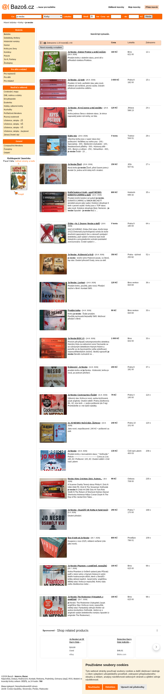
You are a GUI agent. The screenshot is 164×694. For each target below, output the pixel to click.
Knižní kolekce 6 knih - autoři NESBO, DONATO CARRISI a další (85, 193)
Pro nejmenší (9, 74)
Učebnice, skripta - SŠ (13, 124)
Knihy (20, 22)
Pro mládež (9, 81)
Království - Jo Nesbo (77, 367)
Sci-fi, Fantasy (10, 59)
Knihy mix (72, 136)
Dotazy (14, 679)
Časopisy (8, 149)
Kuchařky (8, 109)
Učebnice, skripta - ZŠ (13, 120)
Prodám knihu (74, 310)
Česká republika (14, 689)
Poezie (7, 56)
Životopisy (8, 63)
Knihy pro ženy (10, 49)
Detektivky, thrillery (12, 38)
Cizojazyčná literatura (13, 145)
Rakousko (43, 689)
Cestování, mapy (11, 92)
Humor (7, 45)
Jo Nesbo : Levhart (76, 282)
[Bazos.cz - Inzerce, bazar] (18, 9)
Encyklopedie (10, 99)
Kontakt (32, 679)
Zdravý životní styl (11, 135)
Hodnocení (23, 679)
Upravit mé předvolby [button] (132, 687)
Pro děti (7, 77)
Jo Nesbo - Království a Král (80, 254)
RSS (71, 679)
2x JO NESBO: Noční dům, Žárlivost (84, 423)
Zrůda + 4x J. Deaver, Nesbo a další (84, 223)
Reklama (40, 679)
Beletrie (7, 34)
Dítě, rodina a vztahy (13, 95)
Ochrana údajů (61, 679)
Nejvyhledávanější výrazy (26, 686)
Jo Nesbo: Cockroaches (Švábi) (82, 395)
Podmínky (49, 679)
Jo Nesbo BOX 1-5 (76, 338)
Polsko (35, 689)
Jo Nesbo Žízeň (75, 164)
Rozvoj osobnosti (11, 117)
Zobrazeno (150, 42)
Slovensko (27, 689)
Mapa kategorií (7, 686)
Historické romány (12, 41)
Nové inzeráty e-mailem (51, 47)
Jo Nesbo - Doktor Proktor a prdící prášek (87, 52)
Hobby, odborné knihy (13, 106)
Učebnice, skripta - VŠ (13, 127)
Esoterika (8, 102)
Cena (113, 42)
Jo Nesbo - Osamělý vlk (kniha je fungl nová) (88, 510)
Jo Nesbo (72, 451)
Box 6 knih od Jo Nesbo (78, 538)
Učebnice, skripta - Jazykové (16, 131)
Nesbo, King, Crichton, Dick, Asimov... (85, 479)
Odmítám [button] (110, 687)
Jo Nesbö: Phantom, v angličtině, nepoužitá (87, 566)
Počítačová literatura (13, 113)
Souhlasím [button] (94, 687)
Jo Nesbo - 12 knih (76, 80)
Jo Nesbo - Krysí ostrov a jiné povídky (85, 108)
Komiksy (7, 52)
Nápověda (5, 679)
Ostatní (7, 153)
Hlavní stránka (10, 22)
